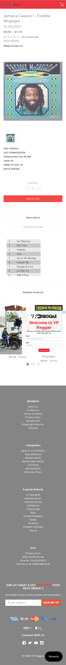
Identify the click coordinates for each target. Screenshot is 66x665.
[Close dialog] (64, 312)
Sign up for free (44, 350)
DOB (27, 342)
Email (27, 336)
